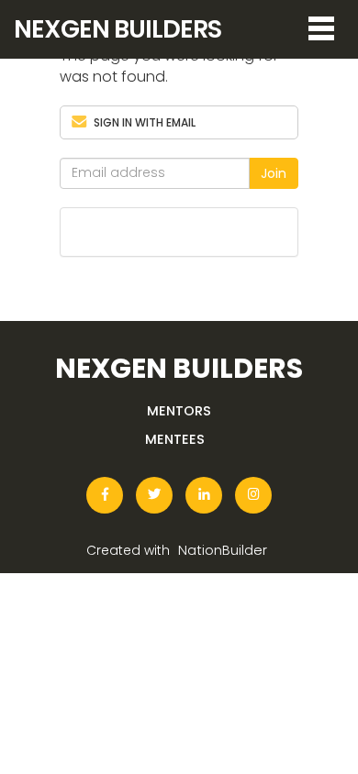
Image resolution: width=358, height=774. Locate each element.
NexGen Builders (117, 29)
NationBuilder (223, 549)
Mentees (175, 438)
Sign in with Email (145, 122)
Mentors (179, 411)
